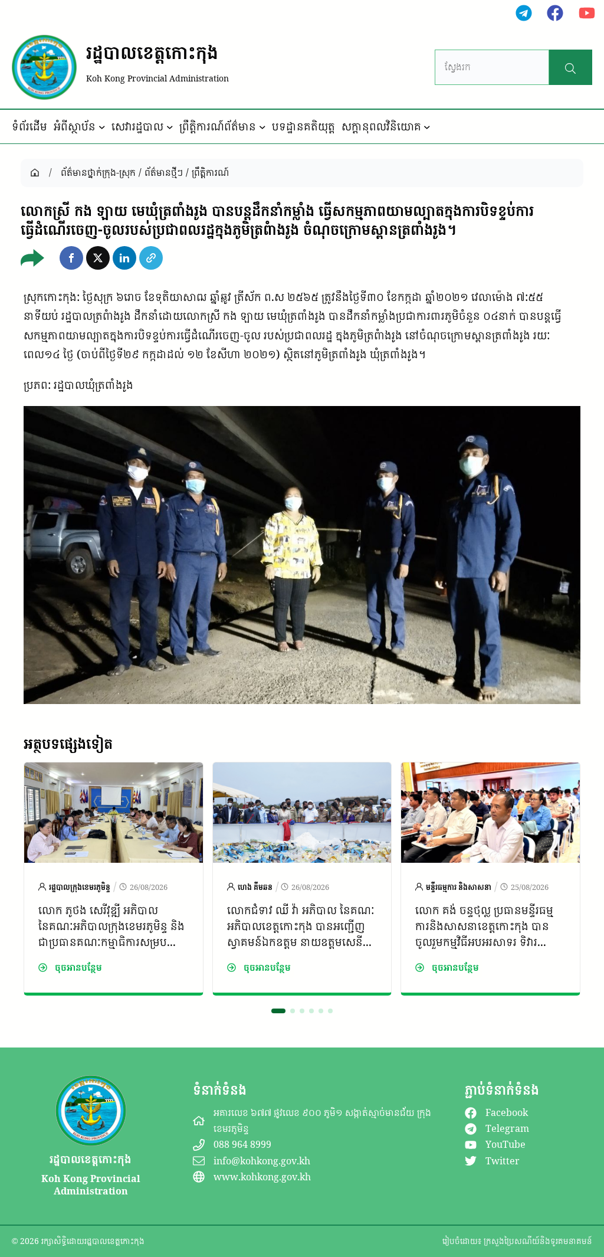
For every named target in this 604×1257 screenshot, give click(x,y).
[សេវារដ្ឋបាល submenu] (169, 126)
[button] (71, 258)
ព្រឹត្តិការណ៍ (210, 172)
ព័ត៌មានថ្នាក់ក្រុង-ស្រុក (98, 172)
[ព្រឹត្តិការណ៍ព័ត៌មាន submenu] (262, 126)
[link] (113, 879)
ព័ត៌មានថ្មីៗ (164, 172)
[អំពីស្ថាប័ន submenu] (102, 126)
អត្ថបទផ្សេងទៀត (68, 743)
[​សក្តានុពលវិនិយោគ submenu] (427, 126)
